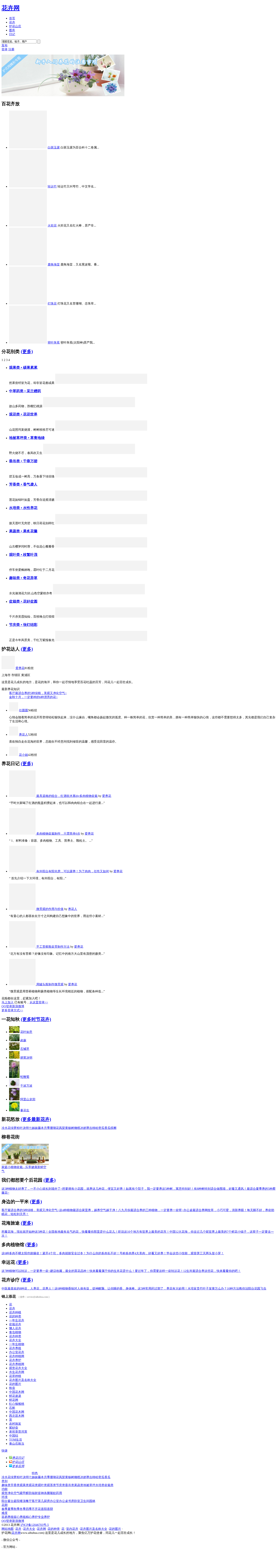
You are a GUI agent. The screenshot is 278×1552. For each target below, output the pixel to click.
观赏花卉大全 (18, 1368)
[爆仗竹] (81, 476)
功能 (5, 1489)
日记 (12, 34)
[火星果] (60, 546)
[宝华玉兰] (111, 499)
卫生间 (84, 1501)
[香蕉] (81, 546)
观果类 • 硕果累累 (23, 367)
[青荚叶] (121, 616)
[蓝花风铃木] (132, 569)
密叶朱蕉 (54, 342)
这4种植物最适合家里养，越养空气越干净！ (88, 1210)
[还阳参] (79, 406)
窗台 (11, 1501)
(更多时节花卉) (36, 1019)
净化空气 (14, 1493)
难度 (5, 1513)
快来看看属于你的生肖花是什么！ (112, 1270)
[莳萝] (101, 499)
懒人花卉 (15, 1328)
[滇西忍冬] (132, 429)
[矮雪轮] (70, 499)
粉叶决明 (23, 1127)
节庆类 (60, 1485)
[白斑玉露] (28, 147)
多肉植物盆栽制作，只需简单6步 (58, 833)
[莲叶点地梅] (48, 453)
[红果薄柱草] (91, 382)
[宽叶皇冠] (132, 523)
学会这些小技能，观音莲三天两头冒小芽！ (195, 1253)
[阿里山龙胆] (91, 569)
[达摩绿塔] (70, 569)
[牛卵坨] (101, 546)
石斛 (12, 1407)
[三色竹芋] (142, 429)
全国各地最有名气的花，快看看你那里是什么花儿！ (83, 1231)
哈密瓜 (99, 1127)
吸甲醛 (24, 1493)
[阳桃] (142, 546)
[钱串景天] (142, 476)
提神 (41, 1493)
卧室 (77, 1501)
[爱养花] (8, 668)
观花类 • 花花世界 (23, 414)
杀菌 (47, 1493)
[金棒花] (101, 523)
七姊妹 (33, 1127)
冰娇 (83, 1127)
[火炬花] (28, 225)
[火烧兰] (111, 640)
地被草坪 (89, 1485)
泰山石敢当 (16, 1443)
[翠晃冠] (119, 593)
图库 (12, 30)
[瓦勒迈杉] (111, 569)
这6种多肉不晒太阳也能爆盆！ (22, 1253)
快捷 (5, 1450)
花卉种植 (15, 1312)
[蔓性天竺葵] (70, 616)
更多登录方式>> (12, 1010)
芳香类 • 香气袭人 (23, 484)
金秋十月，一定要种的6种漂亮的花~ (33, 697)
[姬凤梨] (101, 569)
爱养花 (20, 668)
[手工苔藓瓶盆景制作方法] (22, 946)
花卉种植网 (16, 1356)
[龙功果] (111, 546)
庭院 (17, 1501)
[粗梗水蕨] (121, 523)
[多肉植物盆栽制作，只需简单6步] (22, 833)
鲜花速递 (15, 1395)
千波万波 (26, 1085)
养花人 (23, 734)
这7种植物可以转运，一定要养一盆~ (26, 1270)
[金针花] (130, 406)
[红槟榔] (132, 382)
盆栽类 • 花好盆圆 (23, 601)
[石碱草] (14, 1049)
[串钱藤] (70, 476)
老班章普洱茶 (18, 1431)
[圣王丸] (109, 593)
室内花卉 (72, 1528)
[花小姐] (13, 754)
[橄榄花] (101, 476)
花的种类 (15, 1316)
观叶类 (42, 1485)
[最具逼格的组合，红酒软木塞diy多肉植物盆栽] (22, 795)
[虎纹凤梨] (142, 382)
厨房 (47, 1501)
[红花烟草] (121, 429)
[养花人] (13, 734)
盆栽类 (108, 1485)
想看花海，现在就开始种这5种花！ (25, 1231)
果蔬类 (78, 1485)
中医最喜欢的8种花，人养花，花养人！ (28, 1288)
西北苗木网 (16, 1415)
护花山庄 (15, 26)
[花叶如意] (14, 1031)
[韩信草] (89, 453)
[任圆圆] (13, 710)
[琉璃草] (120, 453)
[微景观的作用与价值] (22, 909)
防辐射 (33, 1493)
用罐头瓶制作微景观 (50, 984)
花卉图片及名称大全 (22, 1380)
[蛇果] (121, 546)
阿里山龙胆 (27, 1099)
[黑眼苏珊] (111, 476)
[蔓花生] (14, 1110)
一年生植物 (16, 1344)
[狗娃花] (69, 453)
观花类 (33, 1485)
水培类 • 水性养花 (23, 508)
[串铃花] (91, 476)
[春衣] (89, 593)
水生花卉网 (16, 1372)
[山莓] (91, 546)
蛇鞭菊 (24, 1077)
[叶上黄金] (121, 640)
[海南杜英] (121, 569)
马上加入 (8, 1002)
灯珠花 (52, 303)
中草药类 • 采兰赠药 (25, 391)
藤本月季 (44, 1127)
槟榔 (113, 1127)
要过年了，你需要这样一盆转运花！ (159, 1270)
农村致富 (15, 1423)
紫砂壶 (13, 1427)
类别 (5, 1481)
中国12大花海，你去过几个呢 (189, 1231)
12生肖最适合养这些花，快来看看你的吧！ (212, 1270)
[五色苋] (70, 429)
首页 (12, 18)
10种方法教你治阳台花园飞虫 (246, 1288)
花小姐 (23, 754)
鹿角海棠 (54, 264)
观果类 (24, 1485)
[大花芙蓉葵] (81, 523)
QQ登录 (7, 1006)
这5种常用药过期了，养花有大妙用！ (163, 1288)
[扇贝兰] (142, 523)
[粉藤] (91, 640)
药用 (59, 1493)
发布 (5, 45)
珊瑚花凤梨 (57, 1127)
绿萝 (14, 1127)
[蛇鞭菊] (14, 1077)
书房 (71, 1501)
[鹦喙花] (132, 476)
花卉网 (11, 8)
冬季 (23, 1509)
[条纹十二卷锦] (68, 593)
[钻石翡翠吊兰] (60, 476)
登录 (5, 49)
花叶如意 (26, 1031)
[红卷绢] (140, 593)
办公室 (54, 1501)
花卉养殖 (15, 1348)
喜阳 (44, 1509)
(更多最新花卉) (36, 1119)
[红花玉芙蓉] (142, 616)
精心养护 (32, 1516)
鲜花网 (13, 1399)
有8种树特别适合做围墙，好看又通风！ (220, 1188)
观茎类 (51, 1485)
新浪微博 (18, 1006)
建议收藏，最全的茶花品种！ (69, 1270)
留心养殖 (20, 1516)
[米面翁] (89, 406)
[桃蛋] (101, 616)
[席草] (58, 406)
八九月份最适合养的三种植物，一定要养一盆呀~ (150, 1210)
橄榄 (77, 1127)
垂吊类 (69, 1485)
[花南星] (60, 523)
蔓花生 (24, 1110)
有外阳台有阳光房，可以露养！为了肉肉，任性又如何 (72, 871)
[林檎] (70, 382)
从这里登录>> (39, 1002)
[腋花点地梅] (111, 616)
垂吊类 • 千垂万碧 (23, 461)
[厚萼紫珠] (101, 382)
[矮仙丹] (60, 382)
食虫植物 (15, 1332)
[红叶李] (121, 382)
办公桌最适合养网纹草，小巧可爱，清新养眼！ (215, 1210)
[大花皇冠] (101, 429)
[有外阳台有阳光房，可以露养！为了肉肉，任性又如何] (22, 871)
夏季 (11, 1509)
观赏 (5, 1493)
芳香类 (15, 1485)
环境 (5, 1497)
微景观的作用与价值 (50, 909)
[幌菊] (60, 640)
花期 (5, 1505)
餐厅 (29, 1501)
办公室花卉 (16, 1352)
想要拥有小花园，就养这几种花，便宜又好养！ (94, 1188)
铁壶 (12, 1388)
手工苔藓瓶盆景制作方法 (53, 946)
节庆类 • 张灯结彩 (23, 625)
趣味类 (6, 1485)
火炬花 (52, 225)
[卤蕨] (14, 1040)
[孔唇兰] (91, 499)
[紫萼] (70, 523)
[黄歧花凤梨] (70, 640)
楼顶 (23, 1501)
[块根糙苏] (60, 499)
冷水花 (6, 1127)
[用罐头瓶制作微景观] (22, 984)
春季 (5, 1509)
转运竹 (52, 186)
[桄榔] (60, 569)
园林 (92, 1501)
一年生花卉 (16, 1320)
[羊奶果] (132, 546)
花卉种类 (15, 1336)
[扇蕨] (99, 593)
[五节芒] (91, 429)
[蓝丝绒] (81, 616)
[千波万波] (14, 1085)
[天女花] (121, 499)
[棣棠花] (121, 476)
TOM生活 (15, 1439)
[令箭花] (81, 429)
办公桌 (63, 1501)
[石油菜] (109, 406)
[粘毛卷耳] (48, 406)
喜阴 (50, 1509)
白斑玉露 (54, 147)
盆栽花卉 (15, 1324)
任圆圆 (23, 710)
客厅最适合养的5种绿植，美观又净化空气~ (38, 693)
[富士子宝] (129, 593)
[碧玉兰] (142, 640)
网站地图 (8, 1528)
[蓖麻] (81, 569)
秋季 (17, 1509)
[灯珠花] (28, 303)
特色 (35, 1473)
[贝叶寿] (91, 616)
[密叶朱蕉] (28, 342)
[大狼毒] (99, 453)
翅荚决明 (26, 1057)
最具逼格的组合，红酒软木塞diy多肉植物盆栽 (67, 795)
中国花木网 (16, 1391)
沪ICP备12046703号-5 (34, 1524)
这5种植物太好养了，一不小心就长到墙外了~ (32, 1188)
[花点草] (109, 453)
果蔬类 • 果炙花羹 (23, 531)
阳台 (5, 1501)
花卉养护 (15, 1360)
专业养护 (44, 1516)
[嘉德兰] (81, 640)
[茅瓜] (99, 406)
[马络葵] (132, 616)
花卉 (12, 22)
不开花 (36, 1509)
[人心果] (81, 382)
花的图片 (15, 1384)
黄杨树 (69, 1127)
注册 (11, 49)
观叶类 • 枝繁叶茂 (23, 555)
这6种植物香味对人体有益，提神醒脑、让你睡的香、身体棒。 (96, 1288)
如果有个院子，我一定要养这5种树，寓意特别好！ (160, 1188)
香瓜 (107, 1127)
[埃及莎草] (111, 523)
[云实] (142, 569)
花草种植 (15, 1376)
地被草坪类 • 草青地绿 (27, 438)
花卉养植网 (16, 1364)
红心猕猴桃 (16, 1403)
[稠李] (132, 499)
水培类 (99, 1485)
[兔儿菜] (60, 429)
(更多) (27, 351)
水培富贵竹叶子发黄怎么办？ (207, 1288)
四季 (29, 1509)
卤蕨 (23, 1040)
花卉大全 (15, 1340)
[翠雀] (81, 499)
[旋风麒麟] (58, 593)
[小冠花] (58, 453)
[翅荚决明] (14, 1057)
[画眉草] (130, 453)
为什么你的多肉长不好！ (103, 1253)
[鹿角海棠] (28, 264)
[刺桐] (78, 593)
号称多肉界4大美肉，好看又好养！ (143, 1253)
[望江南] (79, 453)
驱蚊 (53, 1493)
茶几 (41, 1501)
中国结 (13, 1435)
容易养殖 (8, 1516)
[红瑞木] (111, 382)
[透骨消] (120, 406)
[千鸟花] (132, 640)
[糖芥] (69, 406)
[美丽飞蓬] (111, 429)
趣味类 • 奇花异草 (23, 578)
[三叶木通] (70, 546)
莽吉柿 (90, 1127)
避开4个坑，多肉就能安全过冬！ (64, 1253)
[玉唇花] (91, 523)
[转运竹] (28, 186)
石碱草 (24, 1049)
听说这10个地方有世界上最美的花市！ (143, 1231)
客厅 (35, 1501)
